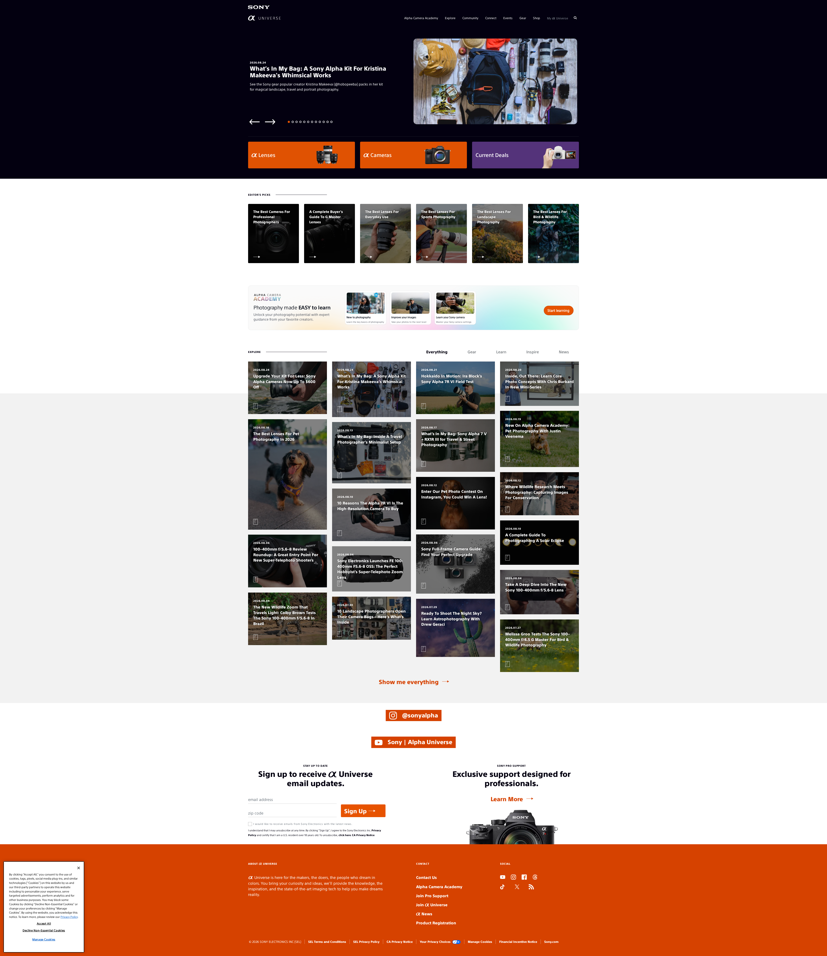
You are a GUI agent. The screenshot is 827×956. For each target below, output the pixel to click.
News (426, 913)
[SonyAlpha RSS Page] (531, 887)
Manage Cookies (480, 942)
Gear (522, 18)
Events (508, 18)
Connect (490, 18)
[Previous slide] (254, 121)
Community (470, 18)
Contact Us (426, 877)
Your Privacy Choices (435, 942)
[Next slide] (270, 121)
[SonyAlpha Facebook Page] (524, 878)
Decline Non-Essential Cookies (44, 930)
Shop (536, 18)
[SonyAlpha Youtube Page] (502, 878)
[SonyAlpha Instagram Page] (513, 878)
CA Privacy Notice (363, 835)
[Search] (575, 17)
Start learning (558, 310)
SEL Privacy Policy (366, 942)
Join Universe (432, 904)
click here (345, 835)
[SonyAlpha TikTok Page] (502, 887)
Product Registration (436, 922)
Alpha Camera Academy (421, 18)
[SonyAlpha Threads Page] (535, 878)
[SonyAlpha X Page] (517, 887)
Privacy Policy (69, 916)
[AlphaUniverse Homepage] (264, 17)
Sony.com (551, 942)
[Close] (78, 868)
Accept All (44, 923)
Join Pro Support (432, 895)
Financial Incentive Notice (518, 942)
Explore (450, 18)
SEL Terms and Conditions (327, 942)
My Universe (557, 17)
